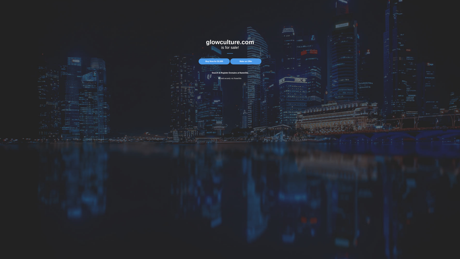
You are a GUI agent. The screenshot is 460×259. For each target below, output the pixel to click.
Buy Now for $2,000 (214, 61)
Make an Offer (246, 61)
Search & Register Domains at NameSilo (230, 73)
